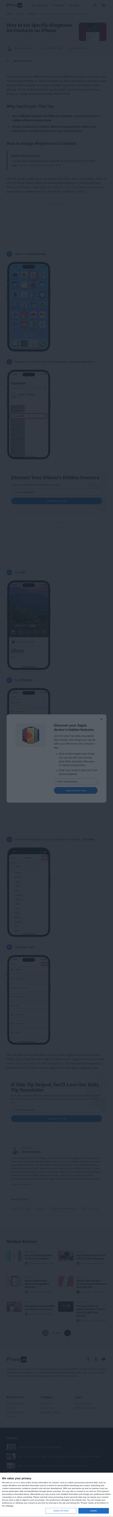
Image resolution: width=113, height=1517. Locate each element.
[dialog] (56, 1495)
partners (16, 1482)
